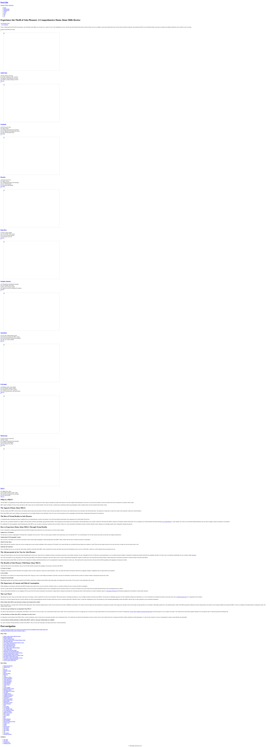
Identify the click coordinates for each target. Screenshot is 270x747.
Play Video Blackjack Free (9, 645)
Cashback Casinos (7, 677)
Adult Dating (6, 10)
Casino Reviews (7, 683)
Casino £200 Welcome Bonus (10, 650)
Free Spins (5, 692)
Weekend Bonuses (7, 734)
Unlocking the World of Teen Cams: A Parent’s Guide (13, 630)
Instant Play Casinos (7, 702)
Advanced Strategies (8, 665)
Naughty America (6, 281)
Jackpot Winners (7, 703)
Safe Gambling (6, 720)
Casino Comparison (7, 678)
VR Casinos (6, 732)
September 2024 (7, 743)
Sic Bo (4, 725)
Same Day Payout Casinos (9, 721)
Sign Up (2, 81)
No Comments (5, 24)
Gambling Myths (7, 693)
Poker (4, 716)
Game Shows (6, 697)
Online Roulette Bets (8, 641)
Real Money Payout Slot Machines (11, 651)
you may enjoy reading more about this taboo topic (141, 611)
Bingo (4, 672)
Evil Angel (4, 384)
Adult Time (4, 73)
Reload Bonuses (7, 719)
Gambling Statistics (7, 696)
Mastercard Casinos (7, 712)
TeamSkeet (4, 333)
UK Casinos (6, 727)
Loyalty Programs (7, 711)
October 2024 (6, 742)
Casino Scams (6, 684)
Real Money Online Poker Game (10, 656)
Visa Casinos (6, 730)
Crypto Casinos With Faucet (9, 660)
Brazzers (3, 177)
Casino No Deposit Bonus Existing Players (12, 652)
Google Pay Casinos (7, 698)
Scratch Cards (6, 722)
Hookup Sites (6, 9)
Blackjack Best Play (7, 637)
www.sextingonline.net (166, 521)
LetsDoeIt (3, 124)
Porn (4, 14)
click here (194, 555)
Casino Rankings (7, 682)
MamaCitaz (4, 435)
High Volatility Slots (7, 700)
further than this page (181, 597)
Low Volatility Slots (7, 708)
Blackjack (5, 674)
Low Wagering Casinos (8, 710)
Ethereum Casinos (7, 689)
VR (4, 15)
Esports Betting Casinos (8, 688)
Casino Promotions (7, 681)
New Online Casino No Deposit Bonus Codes (13, 642)
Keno (4, 705)
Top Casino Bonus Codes (9, 646)
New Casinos (6, 715)
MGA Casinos (6, 714)
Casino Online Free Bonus (9, 644)
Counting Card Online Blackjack (10, 659)
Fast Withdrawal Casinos (8, 691)
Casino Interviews (7, 679)
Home (4, 7)
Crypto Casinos (6, 687)
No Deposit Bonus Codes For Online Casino (13, 655)
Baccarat (5, 669)
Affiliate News (6, 667)
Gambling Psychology (8, 695)
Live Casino (6, 706)
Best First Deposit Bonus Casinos (10, 654)
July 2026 (5, 739)
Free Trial (3, 133)
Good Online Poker (7, 649)
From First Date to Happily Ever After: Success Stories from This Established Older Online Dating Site (24, 629)
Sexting (5, 11)
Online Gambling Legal (8, 638)
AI (4, 16)
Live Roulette (6, 707)
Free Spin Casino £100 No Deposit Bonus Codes (14, 640)
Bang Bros (4, 230)
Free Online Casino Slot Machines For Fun (12, 657)
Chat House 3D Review (111, 591)
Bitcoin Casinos (6, 673)
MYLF (3, 488)
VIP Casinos (6, 729)
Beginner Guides (7, 670)
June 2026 (5, 740)
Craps (4, 686)
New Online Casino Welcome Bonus (11, 647)
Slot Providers (6, 726)
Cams (4, 12)
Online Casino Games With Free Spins (12, 636)
